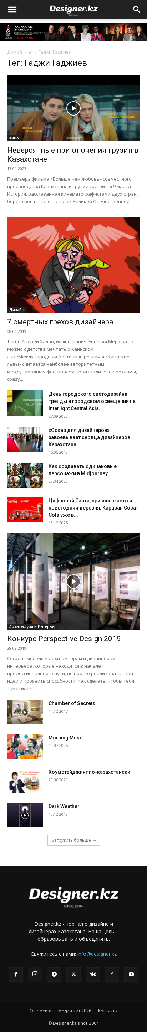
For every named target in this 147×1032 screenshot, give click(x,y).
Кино (14, 138)
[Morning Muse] (25, 746)
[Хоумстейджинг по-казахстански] (25, 780)
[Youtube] (131, 974)
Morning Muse (65, 738)
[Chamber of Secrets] (25, 712)
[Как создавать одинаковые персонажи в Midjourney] (25, 475)
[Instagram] (35, 974)
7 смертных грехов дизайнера (60, 322)
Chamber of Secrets (72, 703)
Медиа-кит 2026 (74, 1011)
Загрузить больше (71, 840)
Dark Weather (64, 806)
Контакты (108, 1011)
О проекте (40, 1011)
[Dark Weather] (25, 815)
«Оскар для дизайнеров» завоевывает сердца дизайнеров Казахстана (89, 437)
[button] (12, 9)
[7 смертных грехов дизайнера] (73, 265)
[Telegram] (54, 974)
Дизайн (16, 309)
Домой (14, 52)
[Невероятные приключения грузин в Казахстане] (73, 108)
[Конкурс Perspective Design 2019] (73, 581)
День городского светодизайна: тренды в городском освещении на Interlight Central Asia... (92, 401)
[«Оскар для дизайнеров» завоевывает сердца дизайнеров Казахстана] (25, 439)
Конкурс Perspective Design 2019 (64, 638)
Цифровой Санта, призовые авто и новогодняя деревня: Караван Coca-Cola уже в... (93, 508)
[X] (73, 974)
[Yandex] (112, 974)
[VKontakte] (93, 974)
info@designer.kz (97, 953)
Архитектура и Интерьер (33, 626)
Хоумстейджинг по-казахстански (89, 772)
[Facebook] (16, 974)
